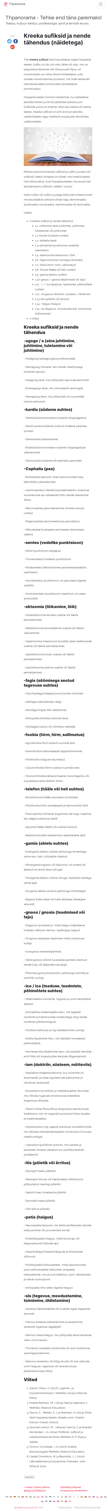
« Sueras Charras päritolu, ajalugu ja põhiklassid (37, 1489)
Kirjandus (29, 1477)
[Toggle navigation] (101, 4)
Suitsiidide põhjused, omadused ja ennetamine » (74, 1489)
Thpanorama (16, 4)
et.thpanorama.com (24, 1507)
